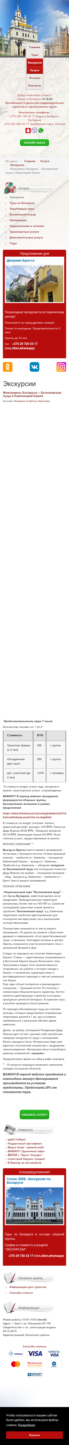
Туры (34, 55)
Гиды (13, 243)
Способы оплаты (21, 1292)
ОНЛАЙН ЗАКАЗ (34, 142)
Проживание (18, 220)
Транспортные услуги (24, 231)
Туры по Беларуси (22, 203)
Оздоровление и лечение (27, 226)
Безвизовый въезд (23, 214)
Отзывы (34, 78)
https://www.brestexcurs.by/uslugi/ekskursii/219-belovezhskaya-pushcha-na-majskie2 (35, 815)
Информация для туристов (28, 1287)
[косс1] (34, 1205)
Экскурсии (35, 62)
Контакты (34, 85)
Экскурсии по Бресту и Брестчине (32, 401)
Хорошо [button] (34, 1435)
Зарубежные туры (22, 208)
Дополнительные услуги (26, 237)
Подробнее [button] (26, 1425)
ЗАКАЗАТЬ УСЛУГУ (34, 1114)
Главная (34, 47)
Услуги (34, 70)
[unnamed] (34, 283)
